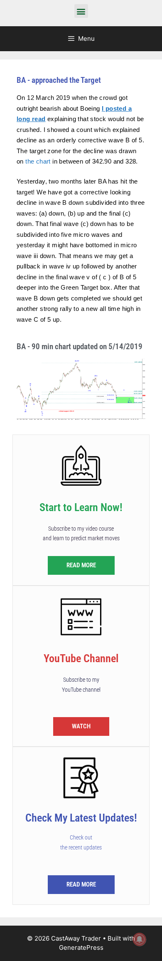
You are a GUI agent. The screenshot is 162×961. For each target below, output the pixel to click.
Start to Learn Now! (81, 507)
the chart (38, 161)
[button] (81, 11)
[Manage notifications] (139, 939)
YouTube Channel (81, 658)
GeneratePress (81, 947)
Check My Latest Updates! (81, 818)
